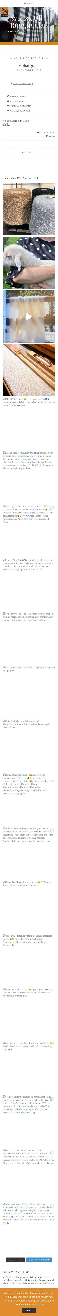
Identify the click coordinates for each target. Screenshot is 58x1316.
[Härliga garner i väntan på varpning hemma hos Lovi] (29, 209)
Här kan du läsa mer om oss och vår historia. (34, 1283)
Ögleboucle (24, 111)
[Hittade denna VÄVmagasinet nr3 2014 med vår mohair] (29, 316)
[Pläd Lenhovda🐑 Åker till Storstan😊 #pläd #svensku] (29, 692)
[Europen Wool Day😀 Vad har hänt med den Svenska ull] (29, 585)
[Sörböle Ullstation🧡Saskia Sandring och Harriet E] (29, 853)
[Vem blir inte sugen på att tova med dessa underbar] (29, 960)
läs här (48, 1296)
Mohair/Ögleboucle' (29, 58)
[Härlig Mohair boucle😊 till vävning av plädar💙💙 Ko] (29, 424)
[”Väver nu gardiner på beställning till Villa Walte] (29, 370)
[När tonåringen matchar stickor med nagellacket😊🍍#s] (29, 1068)
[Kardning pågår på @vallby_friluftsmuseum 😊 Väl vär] (29, 477)
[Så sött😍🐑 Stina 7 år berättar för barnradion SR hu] (29, 263)
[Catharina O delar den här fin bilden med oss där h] (29, 638)
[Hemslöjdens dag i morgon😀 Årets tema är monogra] (29, 800)
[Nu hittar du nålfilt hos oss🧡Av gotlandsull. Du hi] (29, 1014)
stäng (29, 1310)
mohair (13, 111)
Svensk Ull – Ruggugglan (29, 21)
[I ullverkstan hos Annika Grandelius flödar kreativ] (29, 1175)
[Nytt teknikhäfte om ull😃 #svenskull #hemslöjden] (29, 746)
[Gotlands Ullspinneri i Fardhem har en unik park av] (29, 1121)
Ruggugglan (16, 101)
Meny (30, 3)
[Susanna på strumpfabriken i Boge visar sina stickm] (29, 1229)
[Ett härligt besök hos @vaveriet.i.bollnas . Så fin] (29, 531)
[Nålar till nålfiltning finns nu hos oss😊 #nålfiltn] (29, 907)
